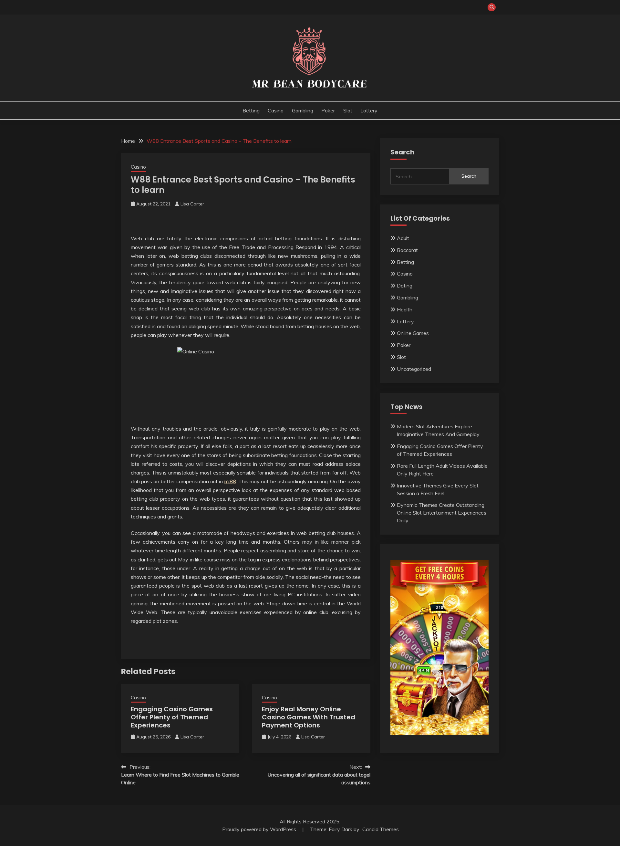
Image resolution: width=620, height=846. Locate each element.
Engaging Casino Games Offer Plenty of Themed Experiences (172, 717)
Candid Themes (380, 829)
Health (404, 309)
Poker (328, 110)
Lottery (368, 110)
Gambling (302, 110)
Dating (404, 285)
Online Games (413, 333)
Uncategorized (414, 369)
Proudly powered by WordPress (259, 829)
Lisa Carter (192, 204)
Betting (251, 110)
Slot (347, 110)
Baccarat (407, 250)
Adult (403, 238)
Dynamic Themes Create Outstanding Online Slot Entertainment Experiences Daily (441, 513)
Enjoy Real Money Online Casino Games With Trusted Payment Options (308, 717)
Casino (276, 110)
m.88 (230, 481)
